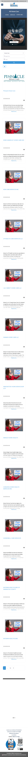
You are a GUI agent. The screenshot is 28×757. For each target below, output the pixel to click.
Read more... (14, 111)
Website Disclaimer (14, 733)
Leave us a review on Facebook (14, 730)
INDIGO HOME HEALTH (10, 437)
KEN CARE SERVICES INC (11, 189)
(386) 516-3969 (15, 736)
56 (10, 668)
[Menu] (2, 5)
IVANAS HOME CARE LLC (11, 337)
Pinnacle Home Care (9, 91)
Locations (14, 734)
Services (12, 14)
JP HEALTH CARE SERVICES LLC (13, 238)
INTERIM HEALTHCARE (10, 638)
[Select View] (4, 66)
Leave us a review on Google (14, 731)
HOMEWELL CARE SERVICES (12, 538)
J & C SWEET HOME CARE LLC (12, 288)
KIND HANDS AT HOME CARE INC (13, 140)
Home (7, 14)
